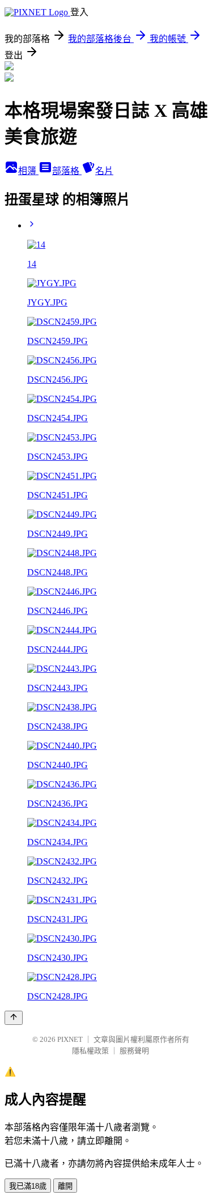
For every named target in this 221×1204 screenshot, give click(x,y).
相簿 (28, 171)
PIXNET (70, 1039)
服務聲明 (134, 1050)
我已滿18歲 (27, 1186)
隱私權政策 (90, 1050)
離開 (65, 1186)
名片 (104, 171)
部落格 (67, 171)
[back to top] (14, 1018)
